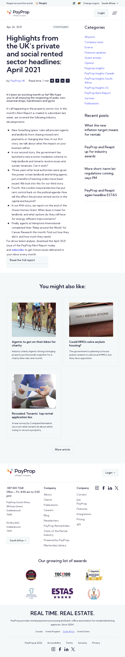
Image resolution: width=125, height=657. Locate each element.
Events (89, 47)
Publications (92, 103)
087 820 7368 (15, 488)
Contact (82, 494)
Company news (94, 42)
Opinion (89, 63)
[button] (110, 3)
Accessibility (54, 642)
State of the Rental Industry (55, 533)
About (48, 494)
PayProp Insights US (97, 87)
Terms (69, 642)
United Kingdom (52, 631)
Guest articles (93, 57)
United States (83, 631)
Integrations (84, 514)
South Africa (68, 631)
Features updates (95, 52)
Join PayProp (82, 501)
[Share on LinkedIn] (62, 81)
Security (82, 642)
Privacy (96, 642)
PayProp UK (18, 80)
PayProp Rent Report (98, 93)
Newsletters (51, 520)
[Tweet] (68, 81)
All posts (90, 36)
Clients (48, 499)
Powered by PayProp (56, 540)
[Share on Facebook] (57, 81)
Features (82, 508)
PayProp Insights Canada (99, 73)
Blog (46, 515)
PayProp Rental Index (57, 525)
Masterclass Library (55, 545)
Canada (39, 631)
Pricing (81, 519)
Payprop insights (94, 68)
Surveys (89, 98)
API (79, 524)
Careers (48, 510)
